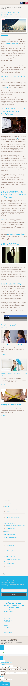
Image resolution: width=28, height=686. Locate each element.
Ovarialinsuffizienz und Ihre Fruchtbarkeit (12, 345)
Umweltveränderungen (13, 138)
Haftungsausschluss (17, 642)
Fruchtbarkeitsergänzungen (12, 509)
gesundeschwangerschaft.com (10, 613)
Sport (5, 540)
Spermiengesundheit (10, 528)
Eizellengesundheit (10, 563)
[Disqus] (14, 437)
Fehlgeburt (8, 566)
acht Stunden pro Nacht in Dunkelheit (16, 234)
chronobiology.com (8, 620)
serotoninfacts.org (8, 632)
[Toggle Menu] (2, 647)
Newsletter (3, 640)
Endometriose (7, 503)
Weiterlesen (4, 354)
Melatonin (3, 219)
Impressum (3, 643)
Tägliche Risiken (9, 520)
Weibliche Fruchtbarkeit (9, 556)
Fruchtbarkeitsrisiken (9, 515)
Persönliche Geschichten (10, 534)
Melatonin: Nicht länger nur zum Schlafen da (10, 667)
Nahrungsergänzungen (5, 666)
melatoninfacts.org (8, 627)
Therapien (6, 543)
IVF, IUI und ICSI (9, 548)
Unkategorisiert (7, 554)
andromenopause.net (8, 614)
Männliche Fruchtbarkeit (9, 523)
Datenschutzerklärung (6, 642)
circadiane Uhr (4, 87)
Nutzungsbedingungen (12, 640)
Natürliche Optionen (10, 550)
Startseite (2, 661)
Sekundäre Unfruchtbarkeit (10, 537)
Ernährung (6, 506)
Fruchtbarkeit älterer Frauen (12, 43)
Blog (1, 678)
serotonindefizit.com (8, 611)
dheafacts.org (7, 625)
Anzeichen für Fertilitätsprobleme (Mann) (15, 525)
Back (2, 676)
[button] (6, 316)
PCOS (7, 569)
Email (2, 588)
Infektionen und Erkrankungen (12, 517)
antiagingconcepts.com (9, 624)
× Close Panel (4, 684)
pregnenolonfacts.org (8, 631)
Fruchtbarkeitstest (10, 545)
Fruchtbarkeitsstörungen (6, 662)
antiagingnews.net (8, 618)
